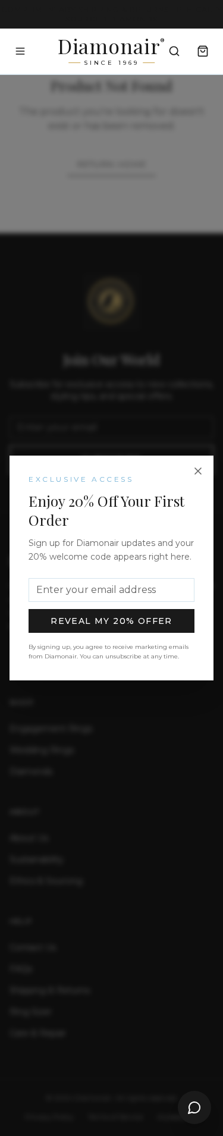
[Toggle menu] (20, 51)
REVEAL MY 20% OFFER (111, 621)
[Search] (174, 51)
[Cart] (202, 51)
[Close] (198, 471)
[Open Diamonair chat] (194, 1107)
